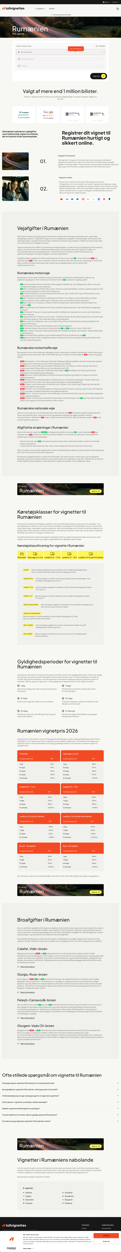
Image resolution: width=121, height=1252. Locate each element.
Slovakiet (69, 1192)
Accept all (106, 1235)
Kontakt (51, 9)
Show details (27, 1248)
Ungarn (28, 1196)
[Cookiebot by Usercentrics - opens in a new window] (11, 1248)
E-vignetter (39, 9)
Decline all (106, 1241)
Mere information (27, 967)
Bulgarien (69, 1199)
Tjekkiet (28, 1192)
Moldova (68, 1203)
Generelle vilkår (106, 1228)
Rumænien (69, 1196)
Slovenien (29, 1199)
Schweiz (28, 1203)
